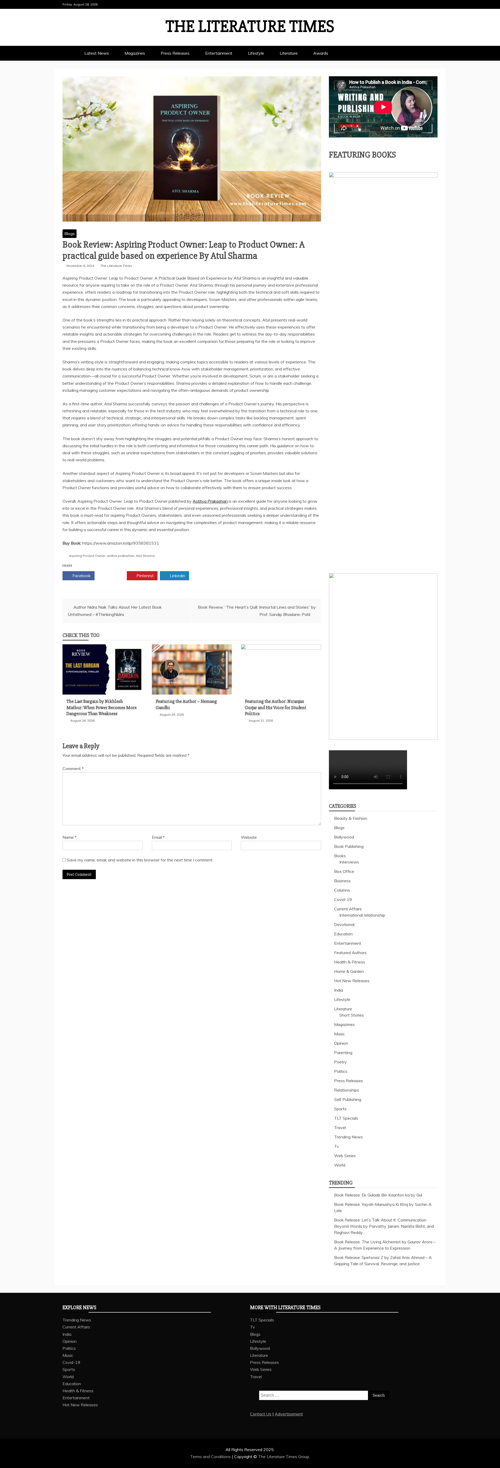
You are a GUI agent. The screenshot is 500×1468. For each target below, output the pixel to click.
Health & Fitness (349, 962)
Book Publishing (349, 846)
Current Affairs (348, 908)
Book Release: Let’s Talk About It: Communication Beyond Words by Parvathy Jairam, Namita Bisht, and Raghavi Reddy (384, 1226)
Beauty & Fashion (350, 818)
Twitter (113, 575)
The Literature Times (250, 26)
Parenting (343, 1052)
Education (343, 933)
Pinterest (144, 575)
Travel (340, 1127)
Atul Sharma (145, 556)
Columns (342, 890)
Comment (73, 768)
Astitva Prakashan (210, 501)
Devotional (344, 924)
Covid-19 (343, 899)
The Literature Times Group (283, 1456)
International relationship (362, 915)
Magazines (134, 53)
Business (342, 880)
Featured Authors (350, 952)
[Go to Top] (493, 1462)
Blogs (69, 233)
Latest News (96, 53)
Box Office (344, 871)
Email (158, 837)
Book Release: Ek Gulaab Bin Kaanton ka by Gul (378, 1195)
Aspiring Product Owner (87, 556)
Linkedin (177, 575)
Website (249, 837)
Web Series (345, 1155)
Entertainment (218, 53)
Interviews (349, 862)
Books (340, 855)
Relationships (346, 1090)
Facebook (81, 575)
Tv (336, 1146)
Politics (340, 1071)
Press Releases (175, 53)
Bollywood (344, 837)
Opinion (341, 1043)
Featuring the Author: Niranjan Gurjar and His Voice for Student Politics (275, 707)
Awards (321, 53)
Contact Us (260, 1413)
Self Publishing (347, 1099)
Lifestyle (256, 53)
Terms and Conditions (211, 1456)
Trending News (348, 1136)
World (339, 1165)
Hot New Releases (352, 980)
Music (339, 1033)
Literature (289, 53)
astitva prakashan (120, 556)
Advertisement (289, 1413)
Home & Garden (349, 971)
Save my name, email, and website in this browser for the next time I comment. (140, 859)
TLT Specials (346, 1118)
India (338, 990)
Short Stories (351, 1015)
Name (70, 837)
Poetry (340, 1061)
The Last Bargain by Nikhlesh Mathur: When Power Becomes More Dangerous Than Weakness (101, 707)
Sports (340, 1108)
